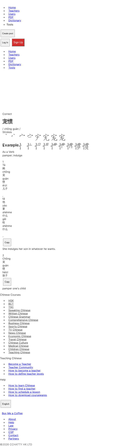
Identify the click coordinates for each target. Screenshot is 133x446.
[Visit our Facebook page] (2, 410)
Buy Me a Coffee (12, 413)
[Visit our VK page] (9, 410)
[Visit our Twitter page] (6, 410)
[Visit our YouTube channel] (13, 410)
